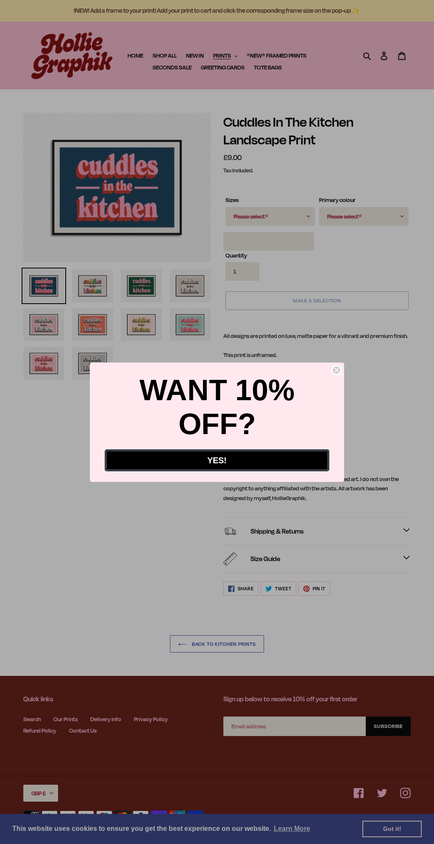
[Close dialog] (336, 370)
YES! (217, 460)
